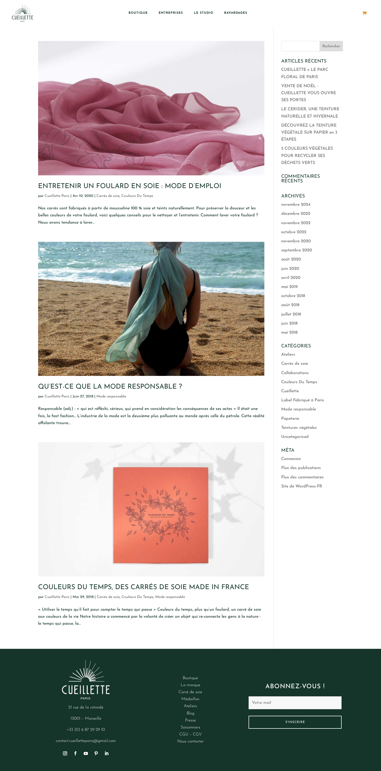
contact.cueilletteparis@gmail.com (86, 741)
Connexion (291, 459)
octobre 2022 (293, 232)
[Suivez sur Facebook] (75, 753)
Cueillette (290, 391)
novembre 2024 (296, 205)
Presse (190, 720)
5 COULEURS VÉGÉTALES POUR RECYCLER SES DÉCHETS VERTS (307, 156)
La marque (190, 685)
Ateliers (288, 355)
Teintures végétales (299, 428)
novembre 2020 (296, 241)
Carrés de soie (107, 196)
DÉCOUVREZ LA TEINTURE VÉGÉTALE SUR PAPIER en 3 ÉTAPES (309, 132)
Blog (190, 713)
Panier (354, 13)
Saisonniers (190, 727)
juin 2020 (290, 269)
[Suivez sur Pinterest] (96, 753)
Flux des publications (301, 468)
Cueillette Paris (57, 196)
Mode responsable (111, 396)
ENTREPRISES (171, 13)
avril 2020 (290, 278)
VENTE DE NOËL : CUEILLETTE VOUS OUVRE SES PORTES (308, 93)
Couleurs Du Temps (137, 196)
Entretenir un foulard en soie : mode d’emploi (129, 186)
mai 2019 (289, 287)
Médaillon (190, 699)
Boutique (138, 13)
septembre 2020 (296, 250)
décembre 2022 (295, 214)
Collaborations (295, 373)
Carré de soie (190, 692)
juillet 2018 (291, 314)
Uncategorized (295, 437)
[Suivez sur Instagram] (65, 753)
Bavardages (235, 13)
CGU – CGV (190, 734)
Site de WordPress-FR (301, 486)
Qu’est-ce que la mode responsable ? (110, 386)
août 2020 (291, 259)
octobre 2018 (293, 296)
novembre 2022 (296, 223)
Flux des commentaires (302, 477)
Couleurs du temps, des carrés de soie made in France (143, 587)
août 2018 (290, 305)
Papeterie (290, 419)
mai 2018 (289, 333)
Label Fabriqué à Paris (302, 400)
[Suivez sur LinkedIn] (106, 753)
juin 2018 (289, 323)
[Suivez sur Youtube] (86, 753)
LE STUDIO (203, 13)
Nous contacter (190, 741)
